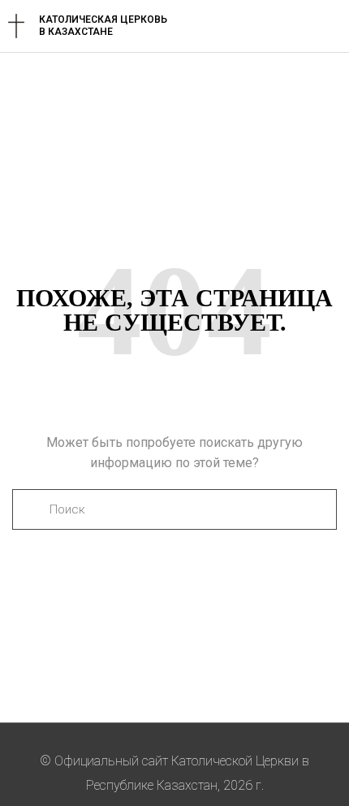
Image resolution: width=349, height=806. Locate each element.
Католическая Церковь (103, 19)
